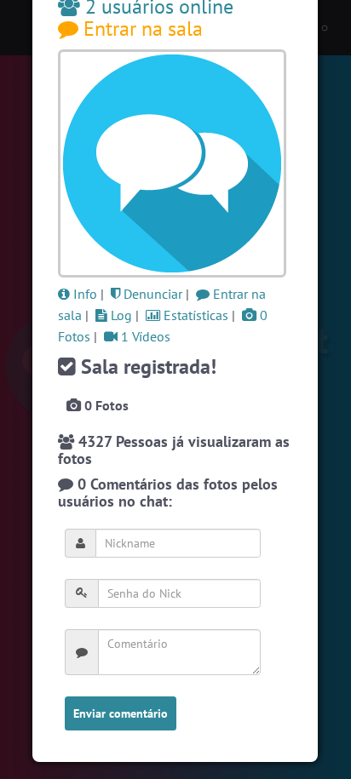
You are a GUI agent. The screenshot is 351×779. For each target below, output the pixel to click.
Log (119, 315)
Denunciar (151, 293)
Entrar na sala (140, 28)
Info (83, 293)
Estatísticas (194, 315)
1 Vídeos (144, 336)
